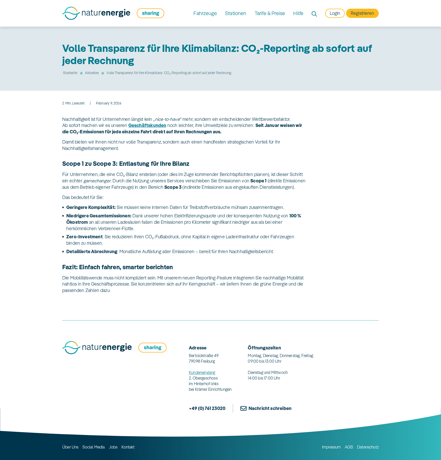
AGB (349, 447)
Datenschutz (368, 447)
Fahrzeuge (205, 13)
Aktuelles (92, 72)
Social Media (93, 447)
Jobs (113, 447)
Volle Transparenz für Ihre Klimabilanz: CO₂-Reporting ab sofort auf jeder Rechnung (168, 72)
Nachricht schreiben (270, 408)
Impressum (331, 447)
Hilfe (298, 13)
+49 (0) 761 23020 (207, 408)
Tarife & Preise (270, 13)
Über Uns (70, 447)
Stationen (236, 13)
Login (335, 13)
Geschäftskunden (147, 125)
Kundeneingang (202, 372)
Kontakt (127, 447)
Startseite (70, 72)
